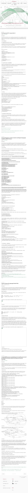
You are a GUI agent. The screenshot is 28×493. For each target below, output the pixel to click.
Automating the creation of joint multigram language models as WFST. (12, 469)
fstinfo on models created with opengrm (7, 276)
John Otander (25, 476)
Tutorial (9, 3)
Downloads (3, 3)
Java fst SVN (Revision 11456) (6, 129)
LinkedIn (16, 483)
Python (15, 3)
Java (18, 3)
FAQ (21, 3)
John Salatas (5, 34)
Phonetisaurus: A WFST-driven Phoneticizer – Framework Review (11, 470)
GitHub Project (5, 481)
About (15, 4)
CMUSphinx (14, 1)
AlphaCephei (16, 481)
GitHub (24, 477)
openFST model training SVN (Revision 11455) (8, 132)
